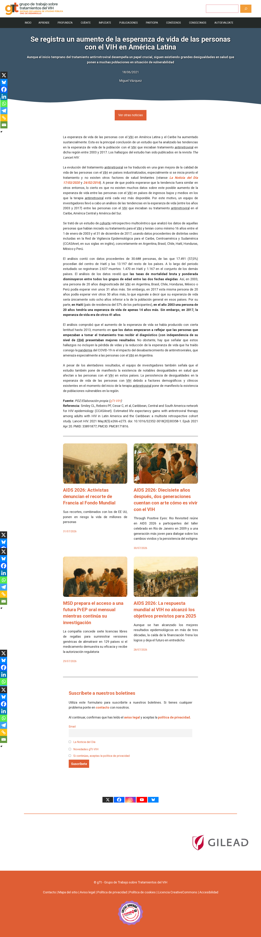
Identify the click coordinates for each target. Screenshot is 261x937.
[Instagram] (130, 800)
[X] (3, 75)
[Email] (3, 124)
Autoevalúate (223, 22)
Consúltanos (197, 22)
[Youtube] (142, 800)
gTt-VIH (115, 401)
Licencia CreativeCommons (177, 892)
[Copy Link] (3, 117)
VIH (131, 137)
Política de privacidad (112, 892)
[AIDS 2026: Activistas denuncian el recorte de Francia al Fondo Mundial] (95, 481)
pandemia (85, 350)
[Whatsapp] (3, 103)
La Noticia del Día (84, 742)
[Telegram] (3, 110)
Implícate (105, 22)
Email (72, 726)
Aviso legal (87, 892)
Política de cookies (142, 892)
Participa (152, 22)
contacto (102, 707)
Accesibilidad (208, 892)
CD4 (80, 340)
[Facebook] (3, 89)
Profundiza (65, 22)
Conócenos (173, 22)
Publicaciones (128, 22)
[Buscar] (245, 9)
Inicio (28, 22)
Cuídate (86, 22)
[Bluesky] (3, 82)
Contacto (49, 892)
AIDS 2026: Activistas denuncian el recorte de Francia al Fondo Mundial (89, 496)
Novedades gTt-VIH (86, 749)
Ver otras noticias (130, 115)
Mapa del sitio (68, 892)
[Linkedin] (3, 96)
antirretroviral (184, 147)
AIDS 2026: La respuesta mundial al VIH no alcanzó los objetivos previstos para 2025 (165, 610)
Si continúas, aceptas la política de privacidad (101, 756)
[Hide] (1, 131)
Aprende (44, 22)
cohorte (105, 223)
